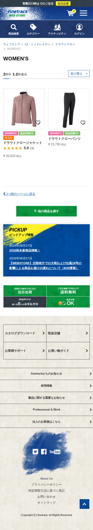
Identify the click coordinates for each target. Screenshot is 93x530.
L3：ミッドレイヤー (37, 44)
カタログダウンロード (20, 333)
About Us (46, 478)
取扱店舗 (54, 333)
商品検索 (13, 33)
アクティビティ (57, 33)
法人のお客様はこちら (46, 421)
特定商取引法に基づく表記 (46, 490)
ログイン (79, 33)
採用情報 (46, 385)
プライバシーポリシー (46, 484)
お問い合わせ (46, 496)
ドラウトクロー (65, 44)
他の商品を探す (48, 211)
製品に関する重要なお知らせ (46, 397)
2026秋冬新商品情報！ (24, 250)
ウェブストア (11, 44)
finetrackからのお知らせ (46, 373)
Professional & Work (46, 409)
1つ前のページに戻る (20, 194)
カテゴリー (33, 33)
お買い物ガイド (58, 350)
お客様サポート (15, 350)
